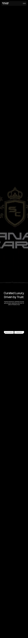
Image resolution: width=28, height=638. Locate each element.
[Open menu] (24, 3)
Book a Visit (19, 332)
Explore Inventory (9, 332)
